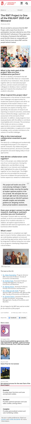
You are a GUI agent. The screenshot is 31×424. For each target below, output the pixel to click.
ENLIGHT (20, 10)
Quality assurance (12, 10)
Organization (8, 10)
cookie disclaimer (14, 419)
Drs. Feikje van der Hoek (10, 291)
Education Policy (15, 10)
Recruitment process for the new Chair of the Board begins (15, 384)
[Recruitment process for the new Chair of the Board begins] (5, 373)
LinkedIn (23, 317)
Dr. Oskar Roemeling (9, 275)
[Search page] (27, 3)
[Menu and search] (22, 3)
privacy (3, 419)
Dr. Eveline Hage (8, 281)
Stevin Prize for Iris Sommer (10, 364)
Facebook (13, 317)
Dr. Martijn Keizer (8, 287)
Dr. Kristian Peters (9, 296)
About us (3, 10)
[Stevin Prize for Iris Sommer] (5, 353)
